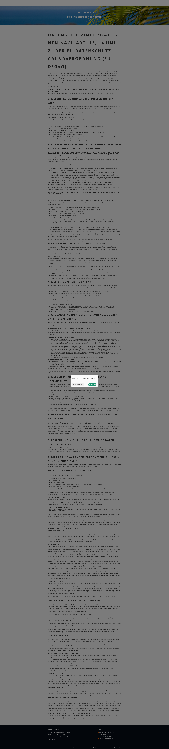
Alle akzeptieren (92, 384)
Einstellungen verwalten (78, 384)
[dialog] (84, 381)
